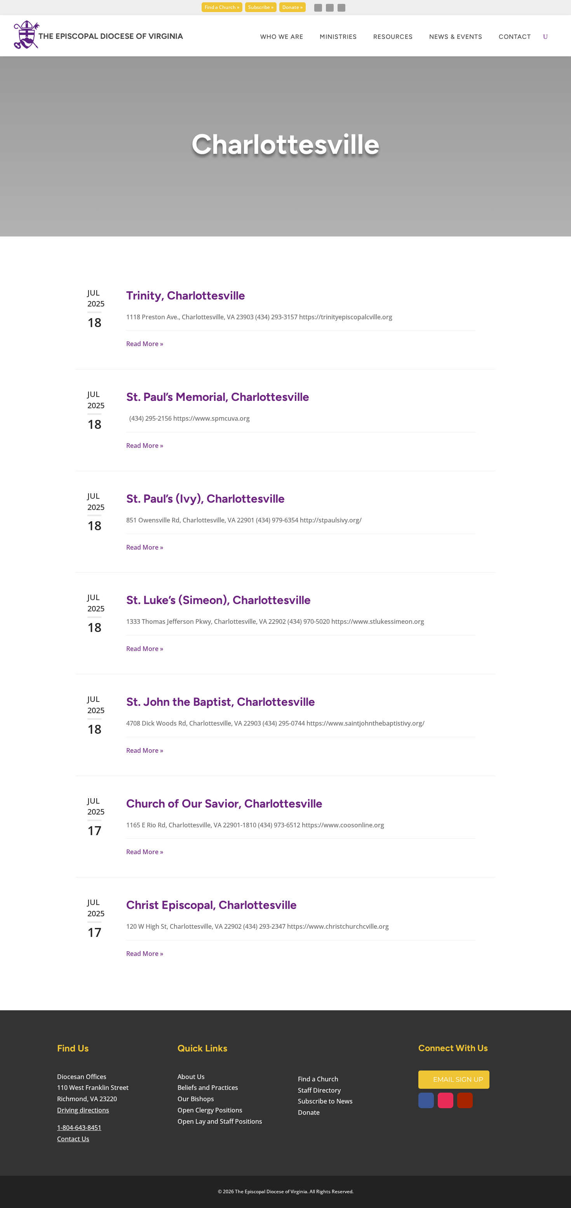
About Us (191, 1076)
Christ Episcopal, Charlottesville (211, 905)
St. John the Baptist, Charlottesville (220, 702)
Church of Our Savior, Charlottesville (224, 803)
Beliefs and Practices (208, 1087)
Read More (142, 343)
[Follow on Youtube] (341, 8)
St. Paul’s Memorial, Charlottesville (217, 397)
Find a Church (318, 1079)
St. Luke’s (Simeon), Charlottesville (218, 600)
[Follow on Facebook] (318, 8)
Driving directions (83, 1110)
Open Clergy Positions (210, 1110)
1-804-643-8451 (79, 1127)
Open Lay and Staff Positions (220, 1121)
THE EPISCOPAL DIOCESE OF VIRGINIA (110, 36)
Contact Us (73, 1139)
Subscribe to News (325, 1101)
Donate (309, 1112)
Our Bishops (196, 1099)
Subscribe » (260, 7)
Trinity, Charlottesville (185, 295)
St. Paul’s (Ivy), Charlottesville (205, 498)
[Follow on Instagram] (330, 8)
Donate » (292, 7)
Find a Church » (222, 7)
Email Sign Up (458, 1079)
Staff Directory (319, 1090)
